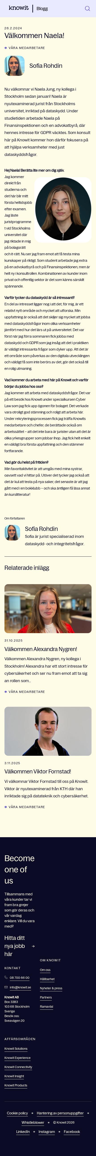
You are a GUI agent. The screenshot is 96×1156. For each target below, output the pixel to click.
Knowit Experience (17, 1058)
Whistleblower (33, 1122)
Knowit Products (15, 1085)
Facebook (72, 1132)
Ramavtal (46, 1006)
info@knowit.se (20, 987)
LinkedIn (23, 1132)
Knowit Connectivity (18, 1067)
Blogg (42, 8)
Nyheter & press (51, 988)
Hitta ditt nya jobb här (14, 946)
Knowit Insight (14, 1076)
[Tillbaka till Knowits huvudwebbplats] (19, 8)
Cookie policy (17, 1113)
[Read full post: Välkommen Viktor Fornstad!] (48, 731)
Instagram (47, 1132)
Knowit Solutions (15, 1048)
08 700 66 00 (19, 977)
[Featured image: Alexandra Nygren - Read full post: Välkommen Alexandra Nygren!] (48, 608)
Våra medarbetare (27, 48)
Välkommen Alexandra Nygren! (40, 649)
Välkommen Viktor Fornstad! (37, 772)
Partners (46, 997)
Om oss (45, 970)
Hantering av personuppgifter (60, 1113)
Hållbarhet (47, 979)
